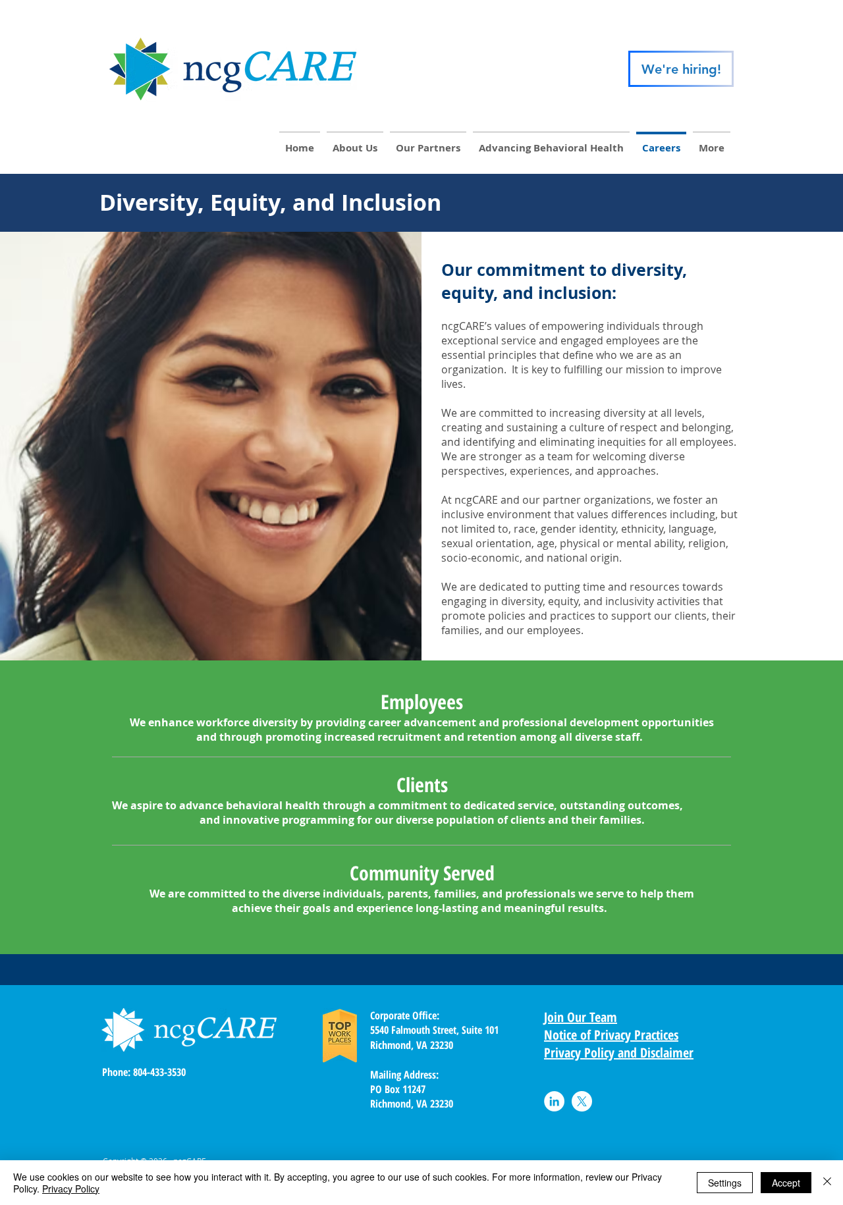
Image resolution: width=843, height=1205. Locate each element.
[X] (582, 1101)
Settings (725, 1182)
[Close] (827, 1182)
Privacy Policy (70, 1188)
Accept (786, 1182)
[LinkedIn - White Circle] (554, 1101)
